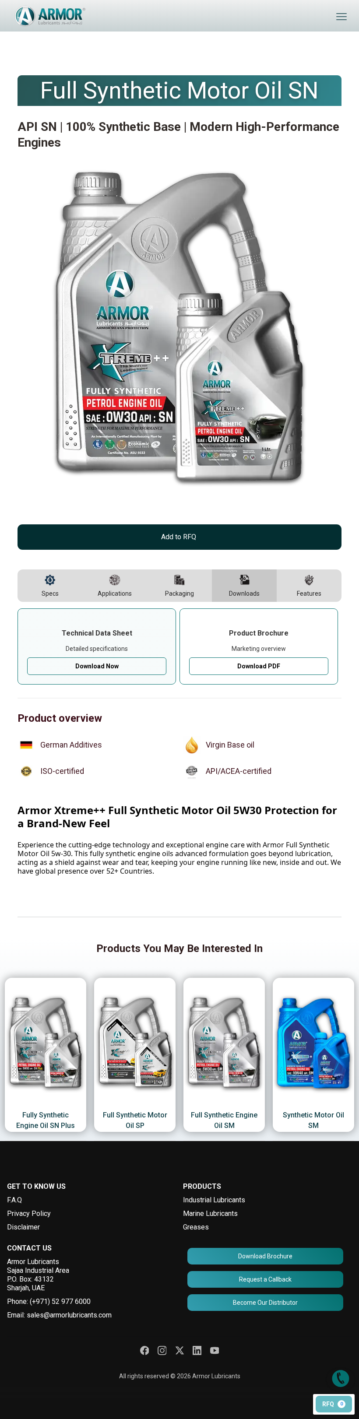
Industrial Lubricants (214, 1200)
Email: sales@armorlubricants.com (59, 1315)
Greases (196, 1227)
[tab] (50, 585)
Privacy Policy (29, 1213)
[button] (341, 16)
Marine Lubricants (210, 1213)
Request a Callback (265, 1279)
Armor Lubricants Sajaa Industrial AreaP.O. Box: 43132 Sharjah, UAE (38, 1274)
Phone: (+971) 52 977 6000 (49, 1301)
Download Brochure (265, 1256)
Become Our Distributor (265, 1302)
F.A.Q (14, 1200)
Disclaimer (23, 1227)
